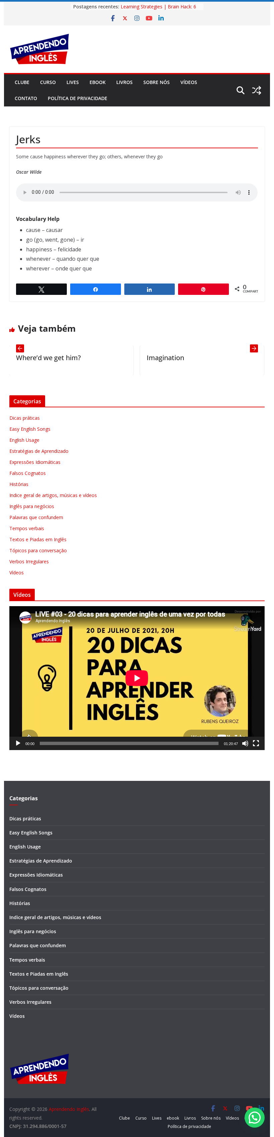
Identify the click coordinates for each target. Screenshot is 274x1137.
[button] (255, 1118)
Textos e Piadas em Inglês (37, 539)
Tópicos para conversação (38, 550)
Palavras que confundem (36, 517)
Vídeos (188, 82)
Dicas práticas (24, 418)
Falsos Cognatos (27, 473)
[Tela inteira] (256, 743)
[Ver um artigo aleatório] (257, 90)
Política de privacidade (77, 98)
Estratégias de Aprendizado (38, 451)
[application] (136, 678)
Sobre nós (156, 82)
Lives (72, 82)
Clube (22, 82)
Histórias (18, 484)
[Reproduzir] (18, 743)
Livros (124, 82)
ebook (98, 82)
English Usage (24, 440)
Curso (48, 82)
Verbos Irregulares (29, 561)
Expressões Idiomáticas (34, 462)
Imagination (138, 357)
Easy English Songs (29, 429)
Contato (26, 98)
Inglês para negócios (31, 506)
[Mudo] (245, 743)
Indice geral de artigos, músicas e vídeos (53, 495)
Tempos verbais (26, 528)
